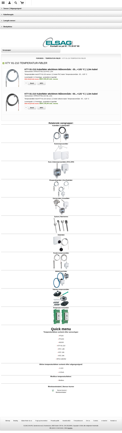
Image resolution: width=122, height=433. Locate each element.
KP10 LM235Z (61, 359)
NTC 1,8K (61, 349)
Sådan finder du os (26, 420)
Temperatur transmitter (61, 308)
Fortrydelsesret (78, 420)
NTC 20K (61, 356)
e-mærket (104, 420)
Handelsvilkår (66, 420)
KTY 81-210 (61, 346)
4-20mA (61, 372)
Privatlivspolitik (55, 420)
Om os (88, 420)
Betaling (15, 420)
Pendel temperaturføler (61, 253)
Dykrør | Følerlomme (61, 217)
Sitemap (7, 420)
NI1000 (61, 342)
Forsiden (39, 58)
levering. (70, 428)
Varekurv (22, 2)
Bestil (32, 83)
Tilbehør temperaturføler (61, 289)
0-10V (61, 368)
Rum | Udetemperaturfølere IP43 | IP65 (61, 162)
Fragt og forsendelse (41, 420)
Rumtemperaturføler (61, 144)
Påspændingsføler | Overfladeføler (61, 180)
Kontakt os (113, 420)
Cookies (95, 420)
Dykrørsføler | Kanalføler (61, 198)
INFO (41, 83)
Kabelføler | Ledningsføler (61, 125)
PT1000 (61, 339)
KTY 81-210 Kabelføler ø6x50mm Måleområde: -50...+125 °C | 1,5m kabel (61, 94)
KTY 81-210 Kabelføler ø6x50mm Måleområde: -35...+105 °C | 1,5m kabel (61, 69)
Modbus (61, 380)
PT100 (61, 336)
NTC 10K (61, 352)
